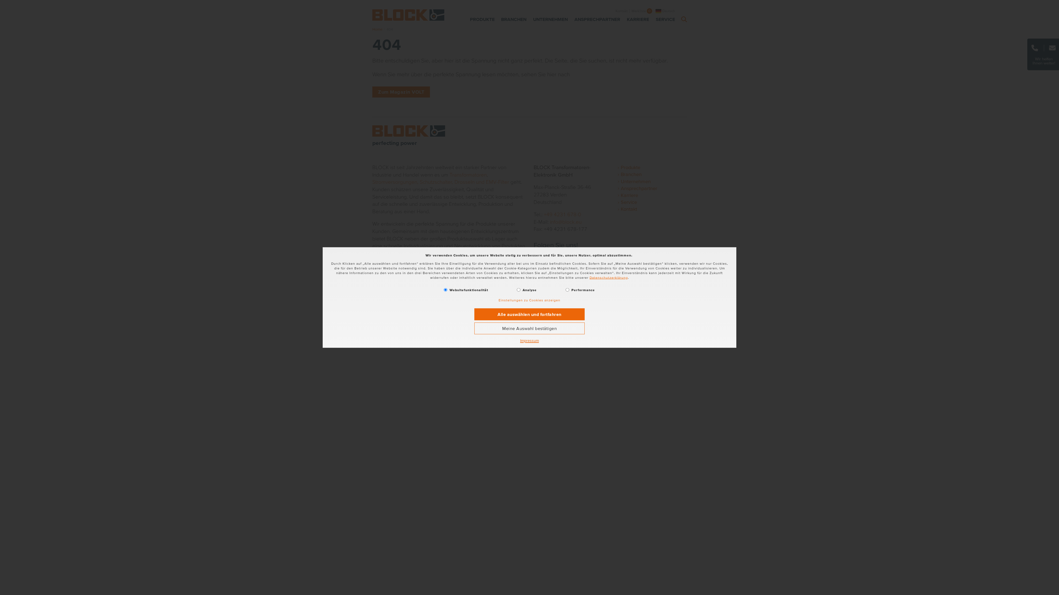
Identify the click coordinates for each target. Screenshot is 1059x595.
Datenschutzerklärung (609, 277)
